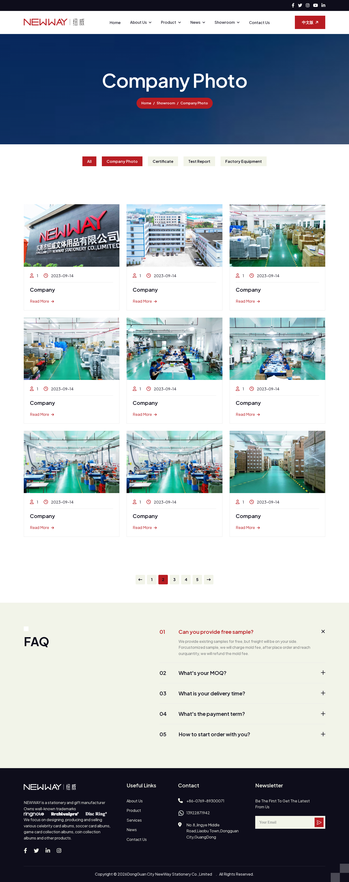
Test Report (199, 161)
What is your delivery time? (202, 693)
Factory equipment (243, 161)
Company (42, 289)
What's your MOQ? (193, 672)
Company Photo (122, 161)
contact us (137, 839)
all (89, 161)
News (195, 22)
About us (138, 22)
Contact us (259, 22)
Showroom (225, 22)
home (146, 103)
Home (115, 22)
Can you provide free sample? (207, 631)
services (134, 820)
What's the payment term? (202, 713)
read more (39, 301)
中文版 (307, 22)
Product (168, 22)
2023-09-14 (62, 275)
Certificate (163, 161)
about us (135, 800)
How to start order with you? (205, 734)
